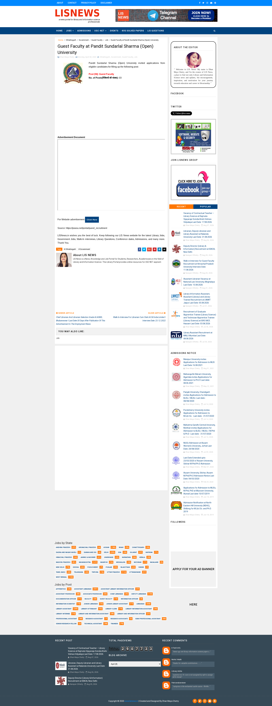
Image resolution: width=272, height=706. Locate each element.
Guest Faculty (96, 40)
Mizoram (137, 562)
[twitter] (203, 3)
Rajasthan (125, 567)
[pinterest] (215, 3)
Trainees (114, 624)
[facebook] (199, 3)
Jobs (69, 31)
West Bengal (61, 577)
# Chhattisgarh (70, 249)
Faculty (88, 599)
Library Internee (63, 614)
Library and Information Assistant (93, 614)
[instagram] (207, 3)
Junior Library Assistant (117, 604)
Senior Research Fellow (66, 624)
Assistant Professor (65, 594)
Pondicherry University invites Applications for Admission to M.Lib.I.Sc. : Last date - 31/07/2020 (198, 413)
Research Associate (119, 619)
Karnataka (126, 557)
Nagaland (154, 562)
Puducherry (92, 567)
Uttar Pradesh (113, 572)
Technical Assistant (93, 624)
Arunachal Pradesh (87, 547)
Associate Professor (92, 594)
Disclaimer (106, 3)
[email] (211, 3)
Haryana (149, 552)
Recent (181, 207)
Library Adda (177, 671)
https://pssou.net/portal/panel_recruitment (86, 228)
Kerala (142, 557)
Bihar (121, 547)
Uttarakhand (135, 572)
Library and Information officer (131, 614)
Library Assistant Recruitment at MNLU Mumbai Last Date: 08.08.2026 (197, 335)
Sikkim (141, 567)
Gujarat (133, 552)
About (60, 3)
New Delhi (60, 567)
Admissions (84, 31)
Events (114, 31)
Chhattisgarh (71, 40)
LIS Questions (155, 31)
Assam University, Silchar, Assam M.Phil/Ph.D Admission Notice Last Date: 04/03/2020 (198, 476)
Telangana (78, 572)
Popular (205, 207)
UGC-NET (99, 31)
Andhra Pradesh (63, 547)
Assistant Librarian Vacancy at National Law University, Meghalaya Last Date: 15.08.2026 (199, 282)
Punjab (109, 567)
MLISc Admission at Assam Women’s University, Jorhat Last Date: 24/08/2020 (197, 446)
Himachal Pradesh (64, 557)
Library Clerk (111, 609)
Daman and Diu (90, 552)
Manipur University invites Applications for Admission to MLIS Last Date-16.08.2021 (199, 362)
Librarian (140, 604)
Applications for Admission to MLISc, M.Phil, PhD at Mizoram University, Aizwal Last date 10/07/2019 (199, 491)
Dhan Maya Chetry (100, 701)
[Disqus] (111, 381)
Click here (92, 220)
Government (84, 40)
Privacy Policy (88, 3)
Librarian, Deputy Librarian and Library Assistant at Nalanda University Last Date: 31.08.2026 (197, 234)
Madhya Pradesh (63, 562)
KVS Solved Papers (133, 31)
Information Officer (129, 599)
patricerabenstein (179, 683)
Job (106, 40)
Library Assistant (63, 609)
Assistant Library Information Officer (117, 589)
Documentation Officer (66, 599)
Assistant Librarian (82, 589)
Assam (106, 547)
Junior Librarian (91, 604)
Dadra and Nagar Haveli (66, 552)
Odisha (76, 567)
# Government (84, 249)
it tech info (176, 648)
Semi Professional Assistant (148, 619)
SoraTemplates (72, 701)
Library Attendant (89, 609)
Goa (119, 552)
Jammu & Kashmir (87, 557)
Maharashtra (85, 562)
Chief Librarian (116, 594)
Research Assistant (94, 619)
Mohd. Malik (177, 659)
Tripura (95, 572)
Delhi (106, 552)
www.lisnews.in (131, 701)
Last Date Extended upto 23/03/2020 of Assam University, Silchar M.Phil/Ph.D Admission (198, 461)
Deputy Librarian (138, 594)
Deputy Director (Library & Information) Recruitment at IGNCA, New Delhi (199, 249)
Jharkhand (108, 557)
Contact (72, 3)
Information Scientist (65, 604)
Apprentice (61, 589)
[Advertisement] (111, 114)
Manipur (104, 562)
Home (59, 31)
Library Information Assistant (139, 609)
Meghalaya (120, 562)
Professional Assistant (66, 619)
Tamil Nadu (60, 572)
